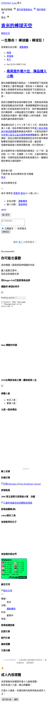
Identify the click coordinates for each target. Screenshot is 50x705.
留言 (23, 193)
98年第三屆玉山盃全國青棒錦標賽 (17, 135)
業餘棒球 (22, 204)
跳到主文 (5, 33)
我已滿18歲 (6, 699)
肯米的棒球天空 (16, 25)
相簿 (9, 53)
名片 (9, 59)
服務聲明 (30, 663)
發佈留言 (5, 232)
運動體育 (23, 47)
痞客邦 (16, 193)
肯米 (3, 177)
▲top (3, 209)
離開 (16, 699)
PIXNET (13, 660)
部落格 (10, 56)
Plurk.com (26, 468)
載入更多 (5, 215)
